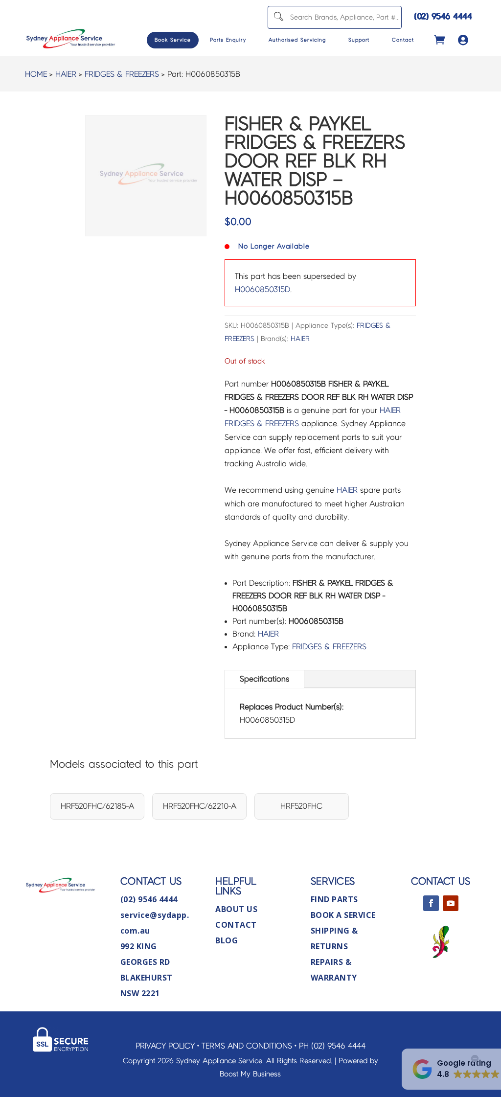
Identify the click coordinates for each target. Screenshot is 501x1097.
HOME (36, 74)
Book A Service (343, 915)
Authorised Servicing (297, 40)
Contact (403, 40)
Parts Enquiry (228, 40)
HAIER (65, 74)
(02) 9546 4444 (443, 16)
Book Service (173, 40)
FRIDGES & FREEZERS (122, 74)
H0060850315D (262, 289)
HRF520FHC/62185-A (97, 806)
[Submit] (278, 17)
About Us (236, 909)
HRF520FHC (301, 806)
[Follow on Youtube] (450, 903)
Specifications (264, 679)
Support (358, 40)
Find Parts (334, 899)
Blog (226, 940)
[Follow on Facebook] (431, 903)
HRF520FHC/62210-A (199, 806)
